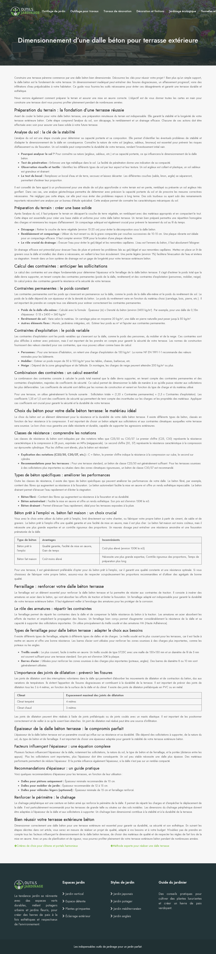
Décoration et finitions (150, 11)
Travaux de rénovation (117, 11)
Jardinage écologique (182, 11)
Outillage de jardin (53, 11)
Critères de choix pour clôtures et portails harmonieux (47, 846)
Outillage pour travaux (84, 11)
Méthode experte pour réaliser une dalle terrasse (141, 846)
